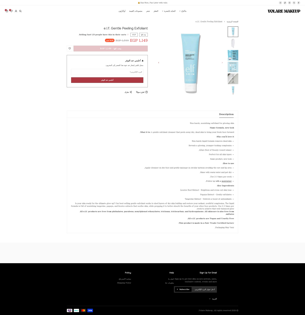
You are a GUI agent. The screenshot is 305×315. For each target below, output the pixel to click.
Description (226, 114)
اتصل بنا (171, 279)
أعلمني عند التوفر (107, 80)
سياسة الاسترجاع (125, 279)
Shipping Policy (124, 283)
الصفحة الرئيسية (232, 21)
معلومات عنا (169, 283)
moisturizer (227, 181)
